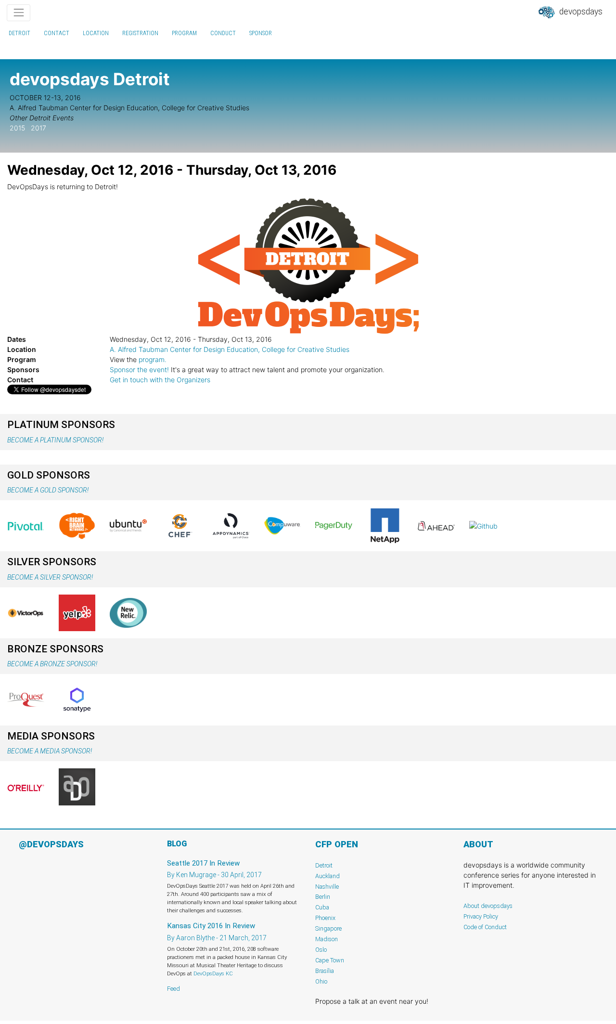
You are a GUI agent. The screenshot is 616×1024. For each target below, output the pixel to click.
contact (56, 33)
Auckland (327, 876)
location (96, 33)
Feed (173, 988)
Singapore (328, 928)
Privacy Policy (480, 916)
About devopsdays (488, 905)
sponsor (260, 33)
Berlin (322, 896)
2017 (38, 128)
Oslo (321, 949)
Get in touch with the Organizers (160, 380)
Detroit (19, 33)
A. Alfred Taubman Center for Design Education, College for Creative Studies (229, 349)
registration (140, 33)
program (184, 33)
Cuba (322, 907)
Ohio (321, 981)
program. (153, 359)
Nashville (327, 886)
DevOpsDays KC (213, 973)
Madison (326, 939)
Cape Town (329, 960)
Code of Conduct (485, 927)
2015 (17, 128)
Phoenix (325, 917)
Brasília (324, 970)
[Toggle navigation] (18, 12)
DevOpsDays (580, 11)
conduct (223, 33)
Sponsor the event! (139, 369)
